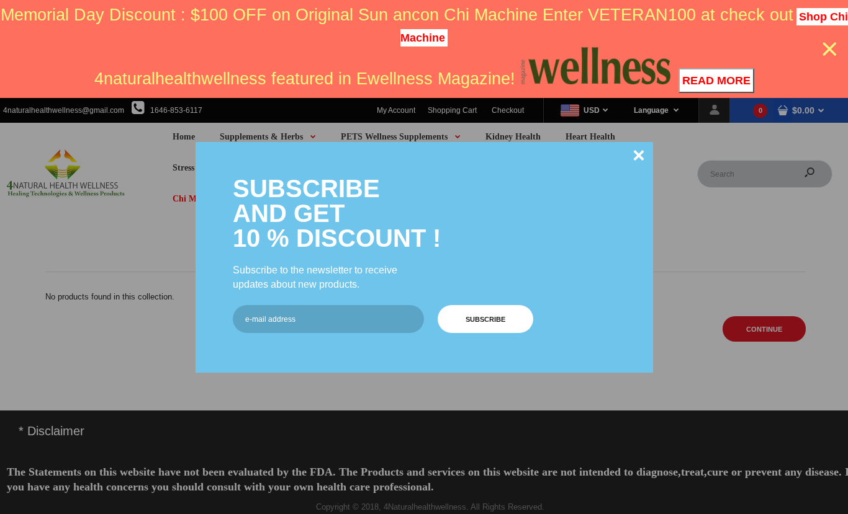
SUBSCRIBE (485, 319)
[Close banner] (829, 49)
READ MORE (716, 80)
